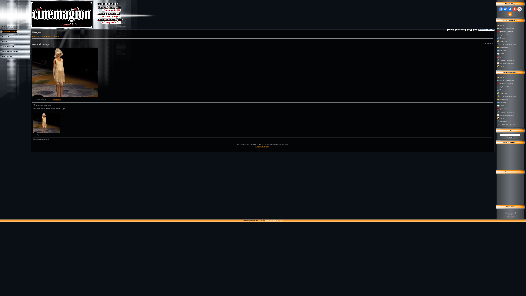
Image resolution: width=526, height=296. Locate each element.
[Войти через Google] (519, 9)
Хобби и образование (506, 63)
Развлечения (503, 47)
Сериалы (502, 50)
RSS (475, 30)
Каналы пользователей (507, 124)
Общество (503, 41)
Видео (42, 36)
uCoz (281, 220)
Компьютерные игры (506, 28)
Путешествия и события (507, 44)
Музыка (502, 38)
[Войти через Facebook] (510, 9)
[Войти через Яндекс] (515, 9)
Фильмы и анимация (506, 60)
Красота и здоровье (52, 36)
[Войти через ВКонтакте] (505, 9)
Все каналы (503, 121)
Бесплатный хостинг (272, 220)
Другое (501, 25)
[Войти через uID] (501, 9)
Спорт (501, 54)
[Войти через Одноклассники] (510, 14)
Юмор (501, 66)
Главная (451, 30)
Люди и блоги (504, 35)
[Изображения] (46, 123)
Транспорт (503, 57)
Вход (469, 30)
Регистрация (460, 30)
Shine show (57, 99)
